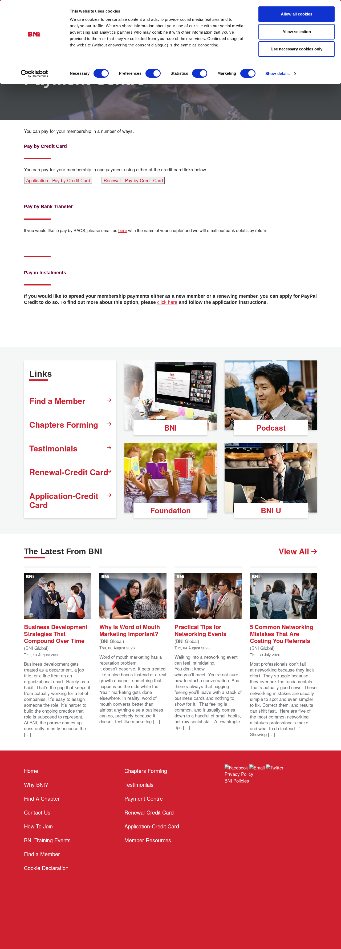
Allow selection (296, 31)
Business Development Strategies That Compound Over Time (55, 633)
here (122, 230)
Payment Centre (143, 798)
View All (295, 551)
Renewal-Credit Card (68, 472)
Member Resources (147, 840)
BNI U (271, 510)
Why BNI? (36, 784)
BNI (170, 427)
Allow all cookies (296, 14)
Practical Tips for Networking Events (200, 629)
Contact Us (37, 812)
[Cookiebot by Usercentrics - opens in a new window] (34, 74)
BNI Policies (237, 780)
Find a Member (57, 400)
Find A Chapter (42, 798)
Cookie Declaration (46, 868)
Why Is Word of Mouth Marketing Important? (129, 629)
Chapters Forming (63, 424)
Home (31, 771)
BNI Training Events (47, 840)
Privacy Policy (239, 774)
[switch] (153, 73)
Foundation (170, 510)
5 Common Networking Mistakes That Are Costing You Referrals (281, 633)
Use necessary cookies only (296, 49)
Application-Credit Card (63, 500)
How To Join (38, 826)
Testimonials (53, 448)
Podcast (271, 427)
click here (167, 302)
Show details (277, 73)
